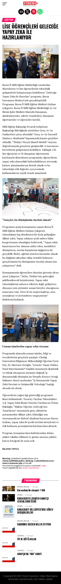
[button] (4, 3)
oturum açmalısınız (30, 468)
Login (43, 465)
